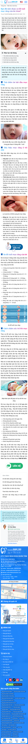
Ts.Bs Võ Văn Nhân (8, 14)
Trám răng (5, 672)
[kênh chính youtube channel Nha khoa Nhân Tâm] (10, 679)
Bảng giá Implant (7, 630)
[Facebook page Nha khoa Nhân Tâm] (6, 679)
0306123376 (11, 559)
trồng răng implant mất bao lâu (19, 691)
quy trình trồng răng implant (18, 716)
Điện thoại (4, 742)
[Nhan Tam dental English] (21, 2)
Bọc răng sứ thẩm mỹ (8, 662)
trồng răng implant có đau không (8, 695)
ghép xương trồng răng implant (7, 698)
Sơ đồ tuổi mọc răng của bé (10, 60)
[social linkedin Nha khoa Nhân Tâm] (21, 679)
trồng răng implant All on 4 (7, 707)
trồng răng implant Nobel (17, 711)
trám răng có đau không (6, 727)
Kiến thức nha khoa (12, 5)
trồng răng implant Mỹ (6, 713)
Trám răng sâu (6, 667)
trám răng (14, 727)
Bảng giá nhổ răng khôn (8, 638)
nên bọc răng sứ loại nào (17, 731)
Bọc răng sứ (6, 659)
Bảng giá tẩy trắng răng (8, 641)
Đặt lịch (10, 742)
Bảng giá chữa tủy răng (8, 649)
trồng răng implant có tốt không (7, 693)
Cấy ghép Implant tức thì (6, 716)
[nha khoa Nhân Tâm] (10, 2)
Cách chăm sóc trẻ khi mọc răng (11, 62)
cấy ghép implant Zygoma (20, 698)
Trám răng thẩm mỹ (7, 669)
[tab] (12, 623)
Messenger (23, 742)
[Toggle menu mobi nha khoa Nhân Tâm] (25, 2)
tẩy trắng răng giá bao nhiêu (7, 720)
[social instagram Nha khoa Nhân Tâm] (17, 679)
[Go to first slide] (24, 591)
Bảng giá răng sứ (7, 633)
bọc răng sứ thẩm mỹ (12, 729)
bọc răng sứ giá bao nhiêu (6, 731)
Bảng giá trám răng (7, 646)
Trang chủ (3, 5)
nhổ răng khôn (15, 736)
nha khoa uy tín (13, 491)
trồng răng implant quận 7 (6, 711)
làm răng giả (4, 729)
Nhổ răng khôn (6, 675)
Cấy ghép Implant (5, 709)
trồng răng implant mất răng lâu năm (18, 713)
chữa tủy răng (16, 720)
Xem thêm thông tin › (12, 543)
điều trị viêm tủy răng (13, 488)
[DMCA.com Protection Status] (14, 684)
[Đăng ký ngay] (14, 247)
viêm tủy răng (4, 725)
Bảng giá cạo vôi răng (8, 644)
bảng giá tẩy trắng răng (14, 482)
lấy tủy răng (21, 718)
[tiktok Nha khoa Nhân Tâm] (14, 679)
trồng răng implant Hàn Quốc (7, 704)
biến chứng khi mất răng (14, 479)
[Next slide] (24, 614)
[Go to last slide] (3, 614)
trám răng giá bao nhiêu (6, 718)
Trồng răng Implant (7, 656)
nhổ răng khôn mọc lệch (6, 736)
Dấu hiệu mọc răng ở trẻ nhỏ (10, 58)
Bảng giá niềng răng (7, 636)
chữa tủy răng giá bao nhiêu (7, 722)
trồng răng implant (16, 707)
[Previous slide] (3, 591)
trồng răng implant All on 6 (19, 704)
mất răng (19, 727)
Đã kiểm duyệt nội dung (15, 529)
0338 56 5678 (17, 568)
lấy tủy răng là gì (17, 485)
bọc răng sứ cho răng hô (6, 734)
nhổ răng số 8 (15, 734)
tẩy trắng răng (15, 718)
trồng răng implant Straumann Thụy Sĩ (9, 702)
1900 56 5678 (10, 568)
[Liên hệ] (14, 466)
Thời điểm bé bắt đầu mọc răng (11, 56)
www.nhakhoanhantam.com (14, 572)
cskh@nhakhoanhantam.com (13, 570)
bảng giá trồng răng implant (7, 691)
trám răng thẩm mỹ (12, 725)
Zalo (17, 742)
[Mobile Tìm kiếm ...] (2, 2)
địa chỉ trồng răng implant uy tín (8, 700)
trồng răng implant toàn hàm (15, 709)
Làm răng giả (6, 664)
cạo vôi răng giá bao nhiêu (19, 722)
